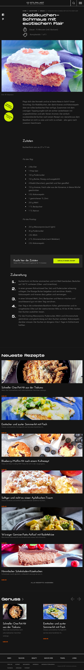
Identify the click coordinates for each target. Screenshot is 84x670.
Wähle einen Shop (66, 261)
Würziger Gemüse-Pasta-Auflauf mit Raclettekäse (28, 534)
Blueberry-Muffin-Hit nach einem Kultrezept (25, 460)
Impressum (35, 664)
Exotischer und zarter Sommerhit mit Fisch (24, 424)
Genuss (11, 599)
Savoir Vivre (48, 658)
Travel (62, 658)
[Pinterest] (3, 19)
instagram (19, 667)
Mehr (4, 396)
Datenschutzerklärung (48, 664)
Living (74, 658)
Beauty (34, 658)
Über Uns (9, 664)
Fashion (21, 658)
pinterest (27, 667)
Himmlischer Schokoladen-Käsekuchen (22, 571)
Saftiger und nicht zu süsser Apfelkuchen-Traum (27, 497)
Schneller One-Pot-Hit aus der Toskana (22, 387)
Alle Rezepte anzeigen (42, 583)
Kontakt (17, 664)
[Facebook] (3, 15)
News (9, 658)
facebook (10, 667)
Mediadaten (26, 664)
